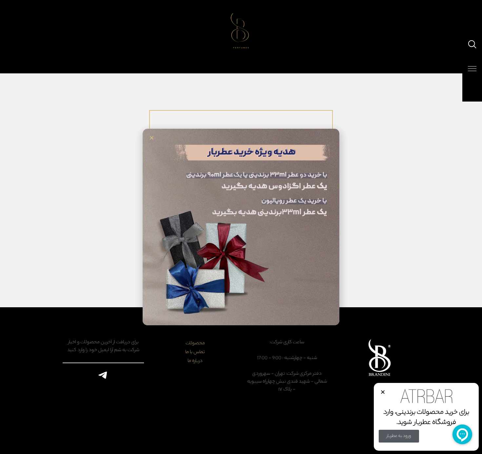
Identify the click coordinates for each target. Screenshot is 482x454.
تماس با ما (195, 352)
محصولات (195, 344)
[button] (382, 391)
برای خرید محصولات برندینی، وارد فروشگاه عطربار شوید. (426, 417)
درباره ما (195, 361)
